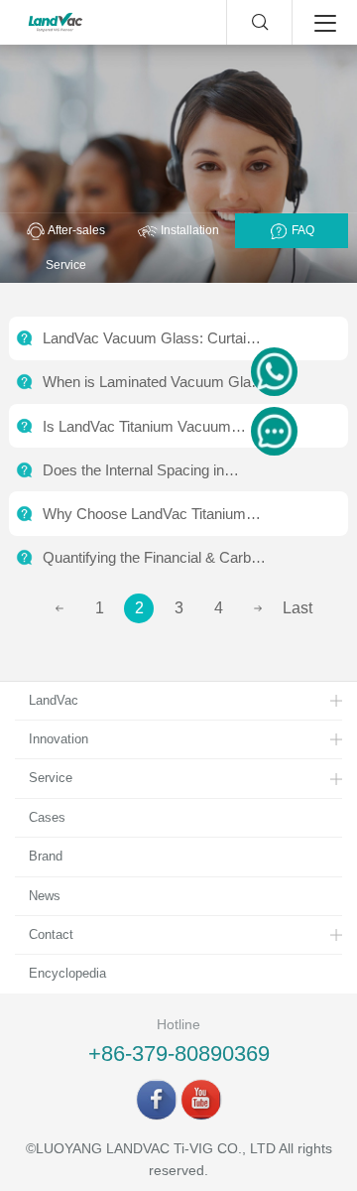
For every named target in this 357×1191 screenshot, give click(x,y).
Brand (45, 856)
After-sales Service (76, 247)
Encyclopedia (67, 973)
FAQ (301, 230)
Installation (188, 230)
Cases (47, 817)
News (44, 895)
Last (297, 607)
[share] (157, 1100)
